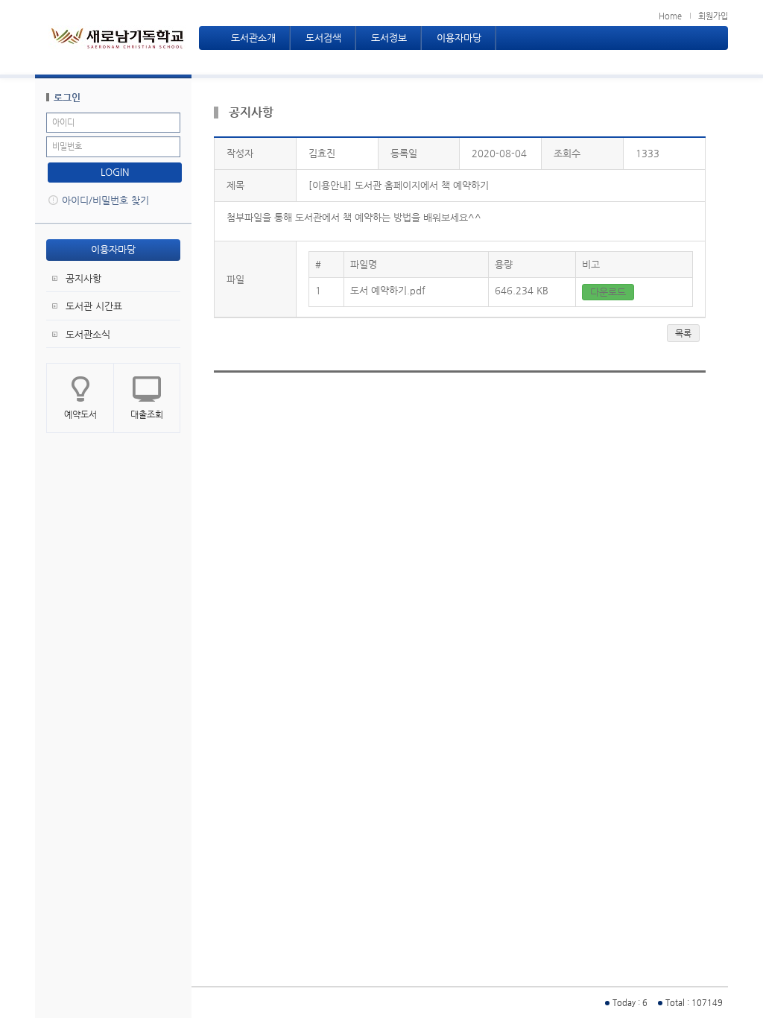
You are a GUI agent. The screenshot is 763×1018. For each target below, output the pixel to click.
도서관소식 (88, 334)
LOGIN (115, 171)
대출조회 (146, 414)
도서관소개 (253, 37)
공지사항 (83, 278)
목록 (683, 333)
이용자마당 (459, 37)
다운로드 (608, 291)
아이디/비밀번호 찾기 (105, 200)
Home (670, 16)
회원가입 (713, 16)
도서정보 (389, 37)
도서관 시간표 (94, 306)
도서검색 (323, 37)
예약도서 (80, 414)
